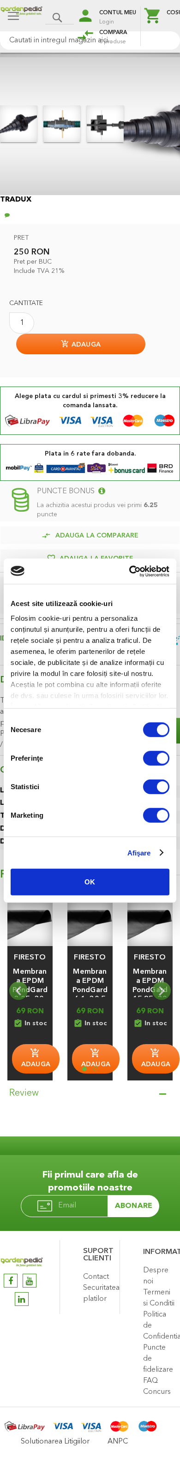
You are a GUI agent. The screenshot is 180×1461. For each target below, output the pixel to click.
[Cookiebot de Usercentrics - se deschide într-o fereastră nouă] (129, 571)
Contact (96, 1277)
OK (89, 882)
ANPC (118, 1441)
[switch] (156, 759)
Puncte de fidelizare (158, 1359)
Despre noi (155, 1276)
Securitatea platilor (99, 1293)
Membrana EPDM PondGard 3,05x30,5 (30, 990)
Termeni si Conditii (158, 1298)
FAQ (150, 1381)
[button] (30, 957)
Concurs (157, 1392)
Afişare (139, 852)
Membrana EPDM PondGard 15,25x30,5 (150, 990)
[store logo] (21, 16)
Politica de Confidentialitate (159, 1325)
